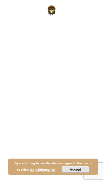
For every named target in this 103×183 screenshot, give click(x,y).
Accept (75, 169)
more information (42, 169)
